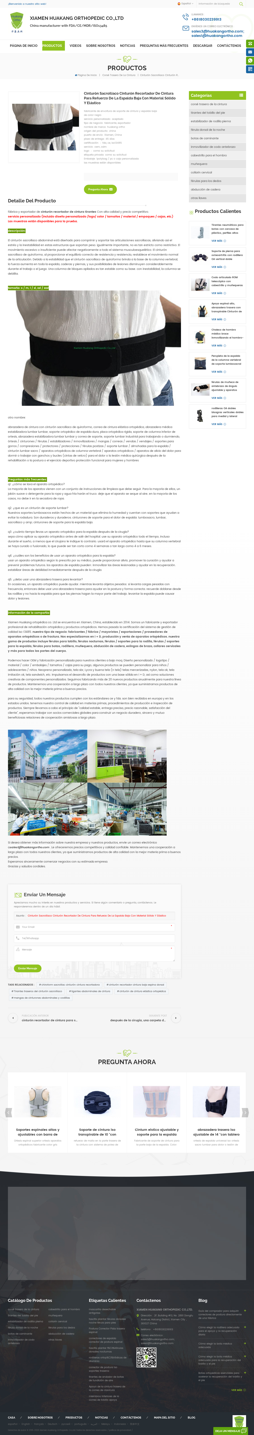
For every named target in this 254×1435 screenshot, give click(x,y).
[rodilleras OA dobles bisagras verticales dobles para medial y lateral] (200, 416)
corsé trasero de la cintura (118, 75)
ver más (217, 241)
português (80, 1424)
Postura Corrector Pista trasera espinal (107, 1330)
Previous (9, 1112)
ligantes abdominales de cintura (90, 991)
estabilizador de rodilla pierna (211, 121)
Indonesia (120, 1424)
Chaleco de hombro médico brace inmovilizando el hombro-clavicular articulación (227, 334)
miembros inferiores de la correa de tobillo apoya (104, 1398)
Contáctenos (229, 46)
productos (73, 1417)
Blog (191, 1417)
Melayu (105, 1424)
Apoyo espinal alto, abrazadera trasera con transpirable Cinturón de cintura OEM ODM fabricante (227, 308)
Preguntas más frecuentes (164, 46)
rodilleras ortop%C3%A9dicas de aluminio (107, 1359)
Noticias (127, 46)
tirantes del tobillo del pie (208, 113)
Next (245, 1112)
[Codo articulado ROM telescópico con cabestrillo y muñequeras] (200, 285)
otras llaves (198, 198)
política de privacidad (120, 1430)
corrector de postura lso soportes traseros (103, 1369)
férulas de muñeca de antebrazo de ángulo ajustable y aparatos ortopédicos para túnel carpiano (226, 386)
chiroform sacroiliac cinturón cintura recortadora (70, 985)
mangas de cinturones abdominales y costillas (42, 998)
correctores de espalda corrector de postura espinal (105, 1340)
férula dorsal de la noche (208, 130)
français (39, 1424)
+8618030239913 (206, 19)
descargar (202, 46)
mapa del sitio (164, 1417)
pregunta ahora (98, 189)
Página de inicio (24, 46)
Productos (52, 46)
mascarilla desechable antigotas (102, 1311)
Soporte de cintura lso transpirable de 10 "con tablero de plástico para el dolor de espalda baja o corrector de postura (97, 1132)
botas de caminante (205, 138)
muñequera (199, 164)
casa (11, 1417)
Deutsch (52, 1424)
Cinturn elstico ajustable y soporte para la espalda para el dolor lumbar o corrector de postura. (157, 1132)
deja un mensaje (227, 1431)
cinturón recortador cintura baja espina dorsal (136, 985)
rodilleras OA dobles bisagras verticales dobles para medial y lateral (228, 412)
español (12, 1424)
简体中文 (135, 1424)
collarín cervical (201, 172)
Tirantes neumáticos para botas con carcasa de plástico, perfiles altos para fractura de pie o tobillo (227, 229)
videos (75, 46)
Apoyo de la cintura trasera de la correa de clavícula (107, 1388)
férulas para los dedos (206, 181)
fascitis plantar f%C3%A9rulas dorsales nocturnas (106, 1350)
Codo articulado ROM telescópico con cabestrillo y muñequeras (227, 281)
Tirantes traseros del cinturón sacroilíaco (38, 991)
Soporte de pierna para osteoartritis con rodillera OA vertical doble (227, 255)
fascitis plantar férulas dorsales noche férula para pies (107, 1321)
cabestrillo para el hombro (209, 155)
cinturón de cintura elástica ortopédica (142, 991)
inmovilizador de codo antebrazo (213, 147)
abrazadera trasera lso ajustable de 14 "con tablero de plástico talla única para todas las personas (216, 1132)
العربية (94, 1424)
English (26, 1424)
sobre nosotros (100, 46)
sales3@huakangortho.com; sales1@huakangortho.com (217, 34)
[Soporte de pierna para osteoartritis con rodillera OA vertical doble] (200, 258)
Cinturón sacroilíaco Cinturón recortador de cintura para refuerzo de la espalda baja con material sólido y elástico (97, 916)
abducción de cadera (205, 189)
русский (66, 1424)
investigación (63, 1082)
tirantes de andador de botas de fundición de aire (106, 1378)
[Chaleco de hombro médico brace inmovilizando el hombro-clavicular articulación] (200, 337)
